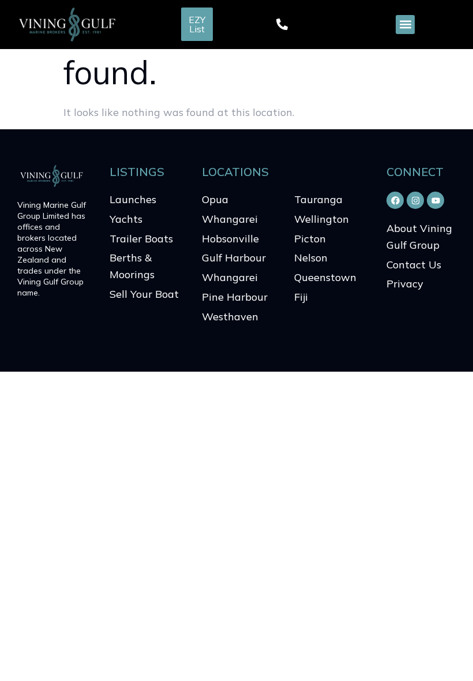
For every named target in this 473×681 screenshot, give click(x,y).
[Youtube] (435, 200)
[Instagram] (415, 200)
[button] (405, 24)
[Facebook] (395, 200)
